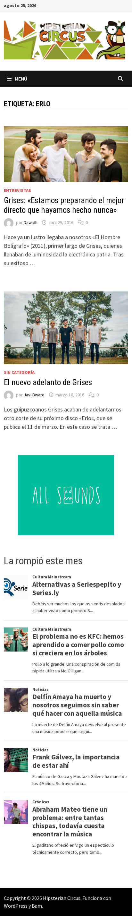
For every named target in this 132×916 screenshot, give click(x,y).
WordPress (16, 906)
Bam (37, 906)
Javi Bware (34, 395)
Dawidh (30, 222)
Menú (21, 78)
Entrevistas (17, 190)
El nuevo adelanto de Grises (48, 382)
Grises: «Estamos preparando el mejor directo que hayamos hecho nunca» (64, 205)
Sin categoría (19, 372)
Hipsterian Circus (61, 898)
